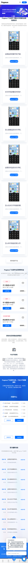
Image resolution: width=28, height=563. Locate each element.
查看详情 (23, 459)
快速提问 (19, 420)
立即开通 (7, 291)
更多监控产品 (14, 260)
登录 (24, 2)
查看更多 (9, 420)
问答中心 (14, 397)
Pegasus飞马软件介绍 (14, 61)
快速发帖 (19, 437)
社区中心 (14, 429)
